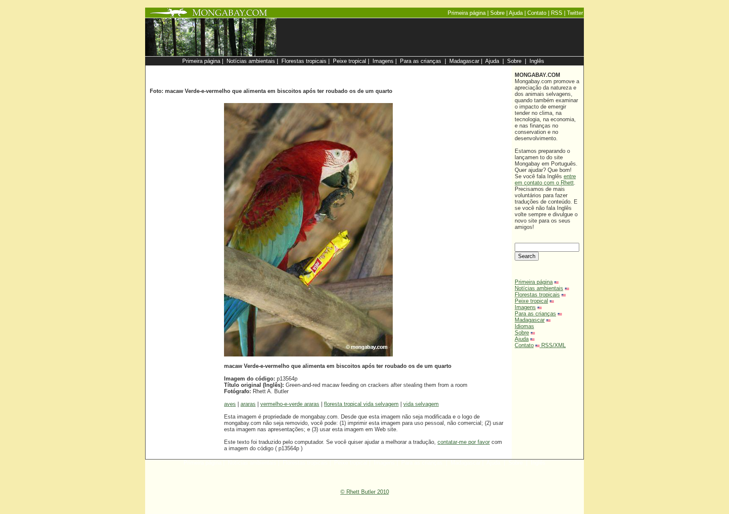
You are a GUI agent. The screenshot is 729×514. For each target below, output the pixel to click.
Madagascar (530, 320)
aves (230, 404)
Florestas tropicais (537, 294)
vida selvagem (421, 404)
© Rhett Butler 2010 (364, 492)
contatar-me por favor (463, 442)
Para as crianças (535, 313)
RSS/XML (553, 345)
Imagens (525, 307)
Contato (524, 345)
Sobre (522, 332)
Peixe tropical (531, 301)
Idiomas (524, 326)
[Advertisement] (407, 70)
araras (248, 404)
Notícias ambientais (539, 288)
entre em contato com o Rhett (545, 179)
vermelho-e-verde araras (289, 404)
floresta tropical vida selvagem (361, 404)
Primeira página (534, 282)
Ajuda (522, 339)
